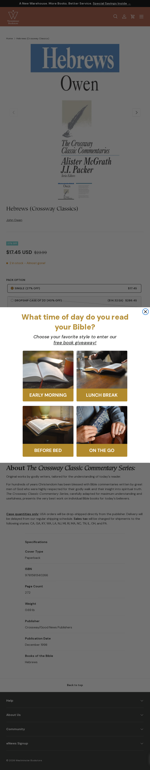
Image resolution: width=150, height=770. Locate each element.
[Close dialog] (146, 312)
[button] (48, 376)
